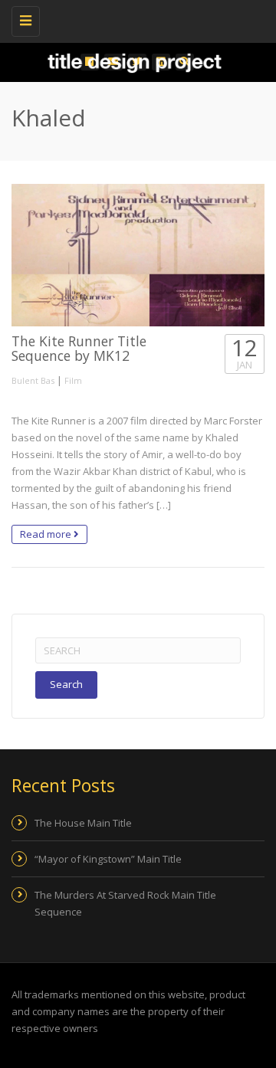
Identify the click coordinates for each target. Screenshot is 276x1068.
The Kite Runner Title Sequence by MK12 (79, 348)
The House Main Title (83, 823)
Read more (47, 534)
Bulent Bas (33, 380)
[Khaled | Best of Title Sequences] (134, 19)
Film (73, 380)
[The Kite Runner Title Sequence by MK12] (138, 255)
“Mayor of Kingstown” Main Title (108, 859)
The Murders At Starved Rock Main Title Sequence (125, 903)
